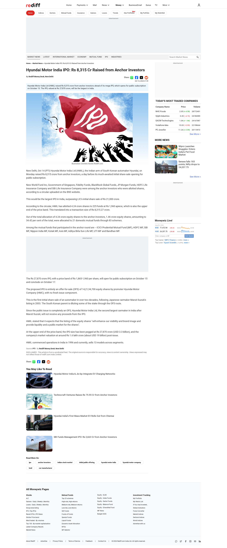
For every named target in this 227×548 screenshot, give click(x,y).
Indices (41, 13)
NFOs (64, 527)
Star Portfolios (129, 13)
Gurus (148, 5)
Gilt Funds (65, 511)
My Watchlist (160, 13)
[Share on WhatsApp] (176, 541)
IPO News (39, 514)
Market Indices (138, 514)
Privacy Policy (58, 541)
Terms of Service (74, 541)
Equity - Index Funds (104, 498)
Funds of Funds (67, 514)
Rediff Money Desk (36, 77)
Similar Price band (32, 517)
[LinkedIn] (200, 541)
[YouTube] (195, 541)
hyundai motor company (132, 462)
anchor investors (44, 462)
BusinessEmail (135, 5)
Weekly (39, 501)
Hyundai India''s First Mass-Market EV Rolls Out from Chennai (84, 416)
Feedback (89, 541)
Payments (81, 5)
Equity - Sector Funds (104, 501)
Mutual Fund (95, 57)
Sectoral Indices (138, 517)
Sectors (52, 13)
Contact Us (102, 541)
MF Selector (66, 530)
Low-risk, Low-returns (69, 508)
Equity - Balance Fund (105, 504)
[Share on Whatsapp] (131, 77)
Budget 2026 (101, 514)
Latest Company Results (34, 527)
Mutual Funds (66, 13)
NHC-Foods (161, 111)
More (165, 5)
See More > (195, 134)
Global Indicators (139, 508)
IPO (106, 57)
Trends (115, 13)
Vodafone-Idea (162, 125)
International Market (63, 57)
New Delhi (49, 77)
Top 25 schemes (67, 498)
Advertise (44, 541)
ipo (30, 462)
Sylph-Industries (162, 116)
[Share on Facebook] (136, 77)
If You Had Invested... (140, 505)
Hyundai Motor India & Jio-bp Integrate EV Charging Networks (84, 374)
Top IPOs (33, 511)
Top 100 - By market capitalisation (38, 524)
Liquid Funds (66, 520)
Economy (82, 57)
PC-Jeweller (161, 130)
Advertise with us (139, 524)
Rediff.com (121, 541)
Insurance (81, 13)
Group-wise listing (32, 508)
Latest (46, 57)
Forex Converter (138, 511)
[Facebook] (186, 541)
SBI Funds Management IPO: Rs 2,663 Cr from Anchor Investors (85, 437)
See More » (195, 176)
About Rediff (30, 541)
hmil (30, 468)
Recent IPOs (30, 514)
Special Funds (67, 517)
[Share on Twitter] (141, 77)
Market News (33, 57)
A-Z (27, 498)
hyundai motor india (108, 462)
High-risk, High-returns (70, 501)
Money (119, 5)
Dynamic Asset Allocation (71, 524)
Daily (34, 501)
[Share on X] (181, 541)
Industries (116, 57)
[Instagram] (190, 541)
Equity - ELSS (102, 495)
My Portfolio (144, 13)
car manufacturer (45, 468)
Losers (104, 13)
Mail (95, 5)
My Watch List (138, 501)
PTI (34, 349)
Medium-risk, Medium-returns (72, 505)
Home (69, 5)
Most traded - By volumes (35, 520)
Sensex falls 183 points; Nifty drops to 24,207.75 (189, 164)
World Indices (138, 520)
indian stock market (65, 462)
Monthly (46, 501)
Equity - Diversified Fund (105, 508)
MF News (100, 511)
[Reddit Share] (145, 77)
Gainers (93, 13)
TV (156, 5)
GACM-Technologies (165, 120)
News (104, 5)
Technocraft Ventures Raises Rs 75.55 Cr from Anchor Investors (85, 395)
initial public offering (86, 462)
